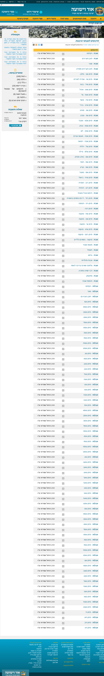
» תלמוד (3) (21, 97)
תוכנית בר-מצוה (36, 651)
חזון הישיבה (100, 645)
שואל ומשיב (86, 649)
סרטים (101, 659)
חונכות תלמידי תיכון (34, 653)
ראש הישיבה (99, 647)
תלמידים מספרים (67, 645)
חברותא (38, 657)
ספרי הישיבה (8, 12)
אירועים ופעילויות (52, 660)
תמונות (101, 657)
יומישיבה (70, 658)
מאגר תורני (64, 19)
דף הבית (96, 45)
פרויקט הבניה (53, 647)
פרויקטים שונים (52, 653)
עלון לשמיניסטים (67, 647)
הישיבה (93, 19)
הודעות (55, 658)
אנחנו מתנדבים (99, 655)
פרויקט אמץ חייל (35, 655)
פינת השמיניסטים (79, 19)
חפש (88, 661)
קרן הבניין (54, 645)
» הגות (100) (21, 76)
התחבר (2, 2)
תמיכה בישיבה (22, 19)
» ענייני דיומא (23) (19, 86)
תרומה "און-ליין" (52, 655)
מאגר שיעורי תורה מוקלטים (31, 12)
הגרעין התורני (36, 667)
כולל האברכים (68, 662)
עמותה (101, 651)
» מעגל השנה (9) (19, 94)
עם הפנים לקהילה (95, 23)
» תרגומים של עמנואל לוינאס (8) (15, 90)
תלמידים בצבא (68, 665)
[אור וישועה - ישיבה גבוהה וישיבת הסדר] (87, 11)
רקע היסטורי (100, 653)
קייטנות (39, 649)
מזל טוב (55, 662)
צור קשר (20, 2)
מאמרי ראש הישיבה (83, 647)
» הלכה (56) (21, 79)
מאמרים (87, 645)
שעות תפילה (69, 653)
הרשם (11, 2)
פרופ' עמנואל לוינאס (83, 653)
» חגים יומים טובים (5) (17, 100)
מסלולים (70, 651)
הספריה (55, 651)
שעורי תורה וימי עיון (51, 649)
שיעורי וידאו (51, 19)
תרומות (55, 643)
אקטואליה (87, 659)
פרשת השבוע (85, 651)
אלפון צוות (100, 649)
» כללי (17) (22, 83)
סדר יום (70, 649)
